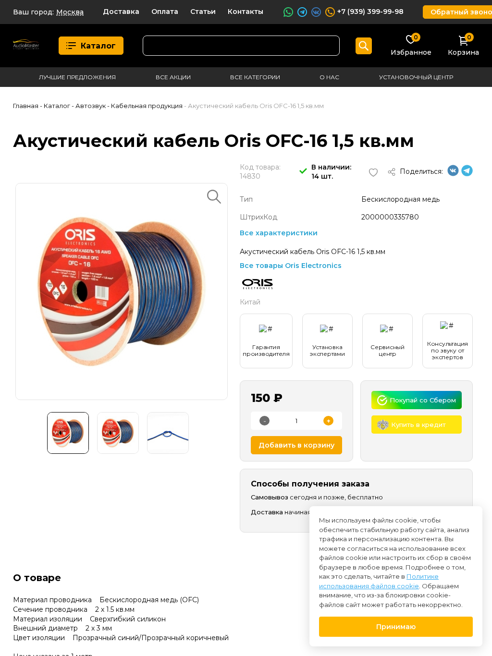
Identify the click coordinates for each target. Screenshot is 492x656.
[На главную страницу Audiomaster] (26, 45)
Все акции (173, 77)
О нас (329, 77)
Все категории (255, 77)
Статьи (203, 11)
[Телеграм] (467, 174)
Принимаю (396, 626)
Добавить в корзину (296, 445)
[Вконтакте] (453, 174)
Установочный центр (416, 77)
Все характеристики (279, 233)
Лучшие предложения (77, 77)
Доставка (121, 11)
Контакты (245, 11)
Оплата (164, 11)
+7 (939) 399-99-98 (370, 11)
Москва (70, 12)
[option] (121, 291)
